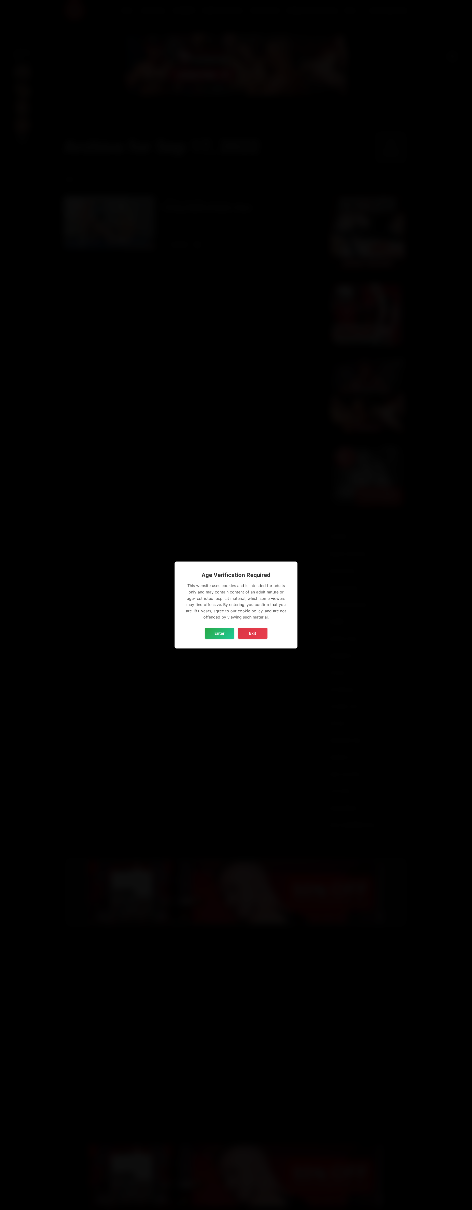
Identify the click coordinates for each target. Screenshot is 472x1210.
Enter (219, 633)
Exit (252, 633)
